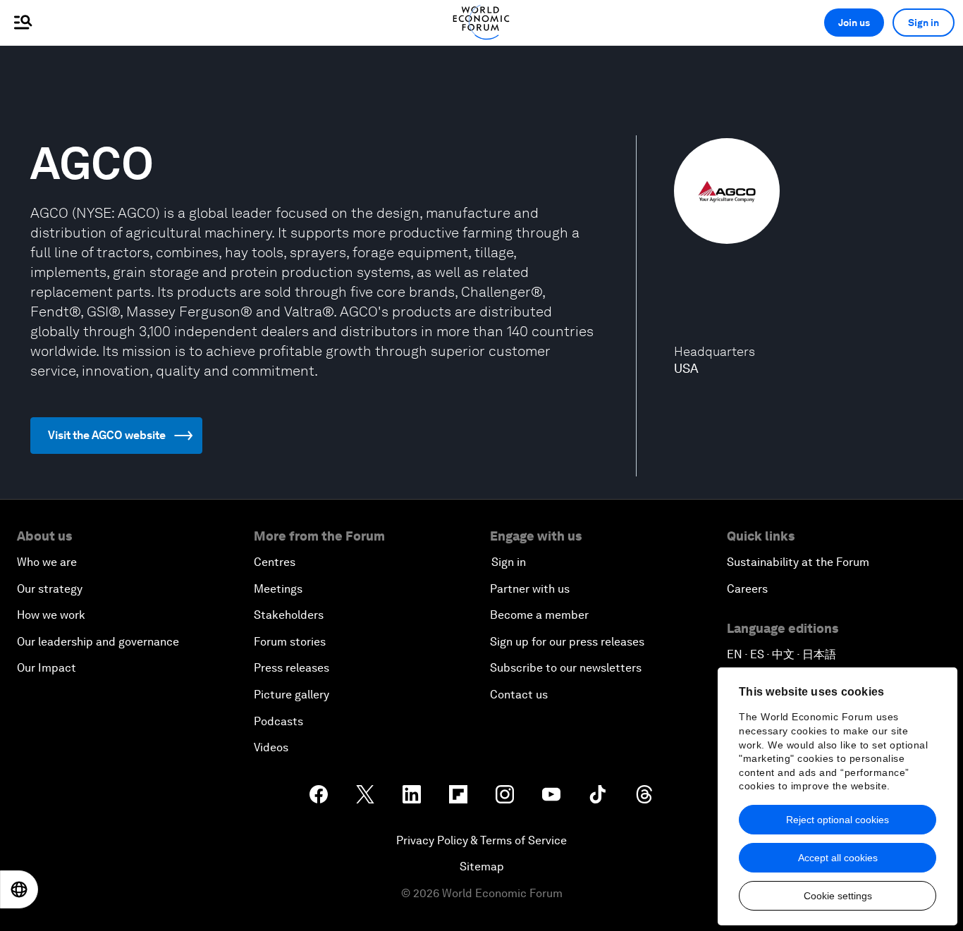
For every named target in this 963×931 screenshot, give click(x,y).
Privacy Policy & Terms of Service (481, 840)
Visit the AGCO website (107, 435)
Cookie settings (838, 895)
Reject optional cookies (837, 819)
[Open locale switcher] (19, 889)
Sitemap (482, 866)
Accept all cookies (838, 857)
